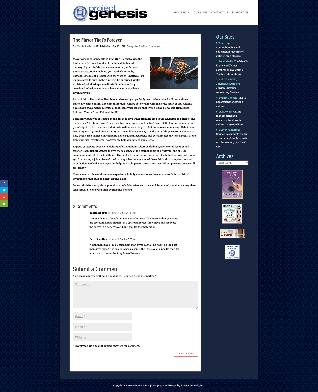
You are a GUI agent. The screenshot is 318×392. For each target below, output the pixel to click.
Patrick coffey (98, 239)
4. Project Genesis (226, 97)
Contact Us (219, 12)
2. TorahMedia (224, 61)
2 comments (155, 46)
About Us (180, 12)
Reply (192, 214)
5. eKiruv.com (224, 111)
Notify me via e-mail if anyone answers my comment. (108, 345)
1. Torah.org (223, 43)
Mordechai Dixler (86, 46)
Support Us (240, 12)
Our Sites (201, 12)
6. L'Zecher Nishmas (228, 129)
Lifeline (143, 46)
